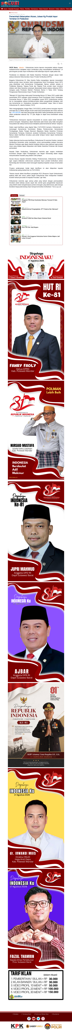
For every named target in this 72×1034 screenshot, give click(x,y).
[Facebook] (29, 1019)
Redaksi (15, 1014)
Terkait (21, 195)
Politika (27, 9)
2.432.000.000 (16, 112)
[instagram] (43, 1019)
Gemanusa (34, 9)
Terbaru (14, 195)
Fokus (22, 9)
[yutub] (34, 1019)
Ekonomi (52, 9)
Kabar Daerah (43, 9)
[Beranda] (2, 9)
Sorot (5, 9)
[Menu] (69, 3)
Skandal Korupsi (13, 9)
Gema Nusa (13, 12)
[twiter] (38, 1019)
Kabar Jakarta (60, 9)
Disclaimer (55, 1014)
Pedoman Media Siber (42, 1014)
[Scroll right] (71, 8)
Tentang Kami (26, 1014)
